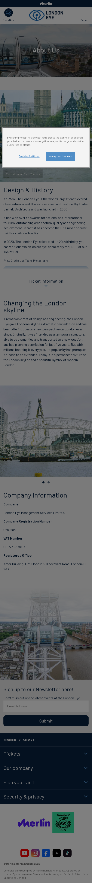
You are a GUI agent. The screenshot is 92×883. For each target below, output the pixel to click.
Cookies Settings (29, 156)
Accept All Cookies (60, 156)
